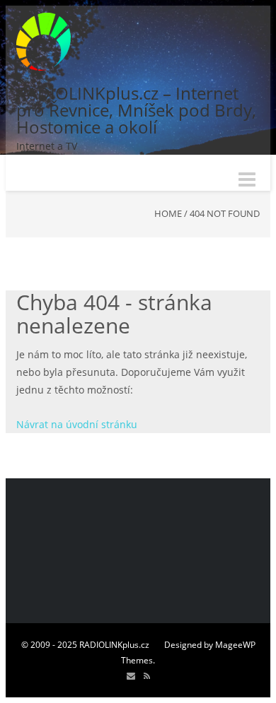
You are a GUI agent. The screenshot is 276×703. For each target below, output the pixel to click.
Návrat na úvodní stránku (76, 424)
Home (168, 213)
